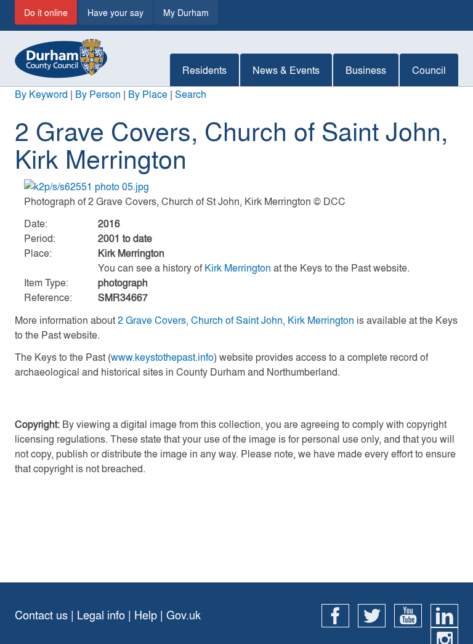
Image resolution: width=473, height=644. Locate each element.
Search (190, 94)
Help (145, 614)
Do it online (46, 12)
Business (366, 70)
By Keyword (41, 94)
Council (429, 70)
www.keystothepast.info (162, 357)
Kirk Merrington (237, 267)
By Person (98, 94)
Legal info (101, 614)
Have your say (115, 12)
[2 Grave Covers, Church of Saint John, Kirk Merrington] (236, 186)
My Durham (186, 12)
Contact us (41, 614)
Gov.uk (183, 614)
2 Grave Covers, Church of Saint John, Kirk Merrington (236, 320)
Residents (204, 70)
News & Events (286, 70)
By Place (148, 94)
